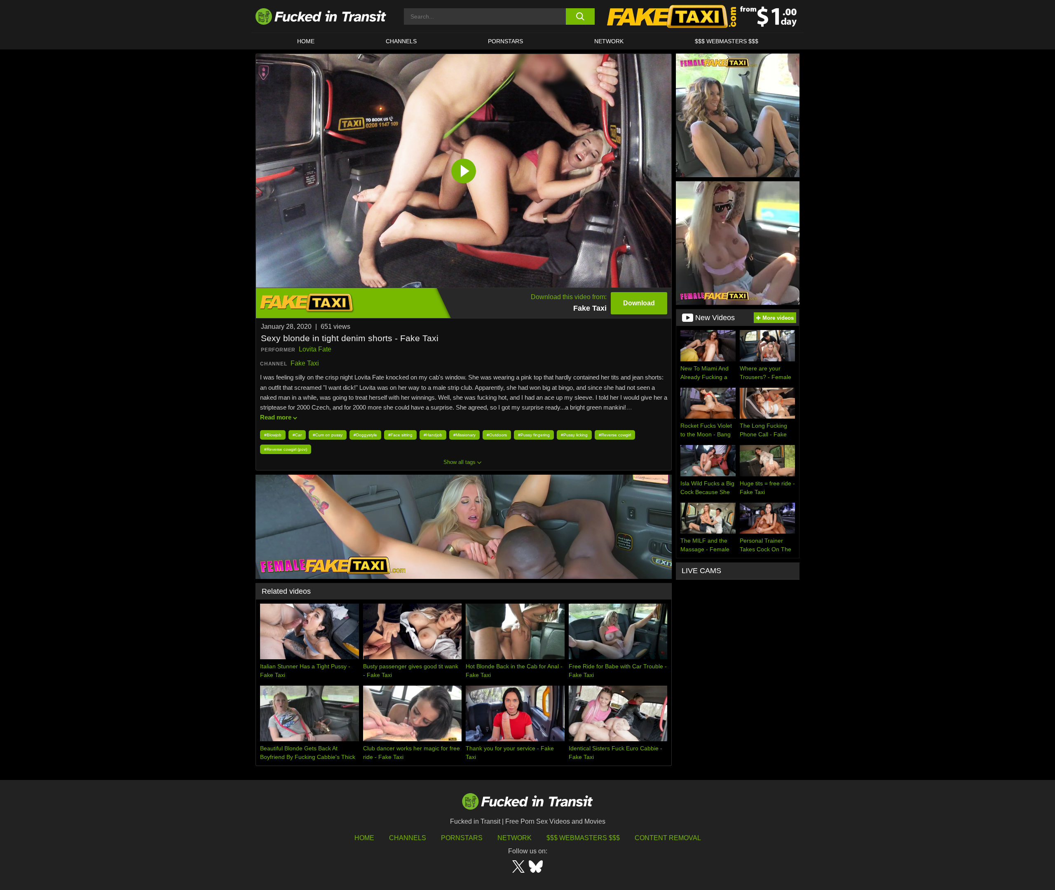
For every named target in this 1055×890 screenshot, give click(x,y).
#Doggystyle (365, 435)
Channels (407, 837)
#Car (297, 435)
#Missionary (464, 435)
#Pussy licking (574, 435)
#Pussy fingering (534, 435)
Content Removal (668, 837)
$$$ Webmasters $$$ (583, 837)
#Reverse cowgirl (615, 435)
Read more (275, 417)
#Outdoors (497, 435)
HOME (305, 41)
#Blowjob (272, 435)
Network (609, 41)
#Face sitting (400, 435)
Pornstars (505, 41)
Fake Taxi (305, 363)
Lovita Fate (315, 349)
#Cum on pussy (327, 435)
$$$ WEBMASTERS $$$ (726, 41)
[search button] (580, 16)
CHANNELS (401, 41)
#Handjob (433, 435)
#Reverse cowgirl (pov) (285, 449)
